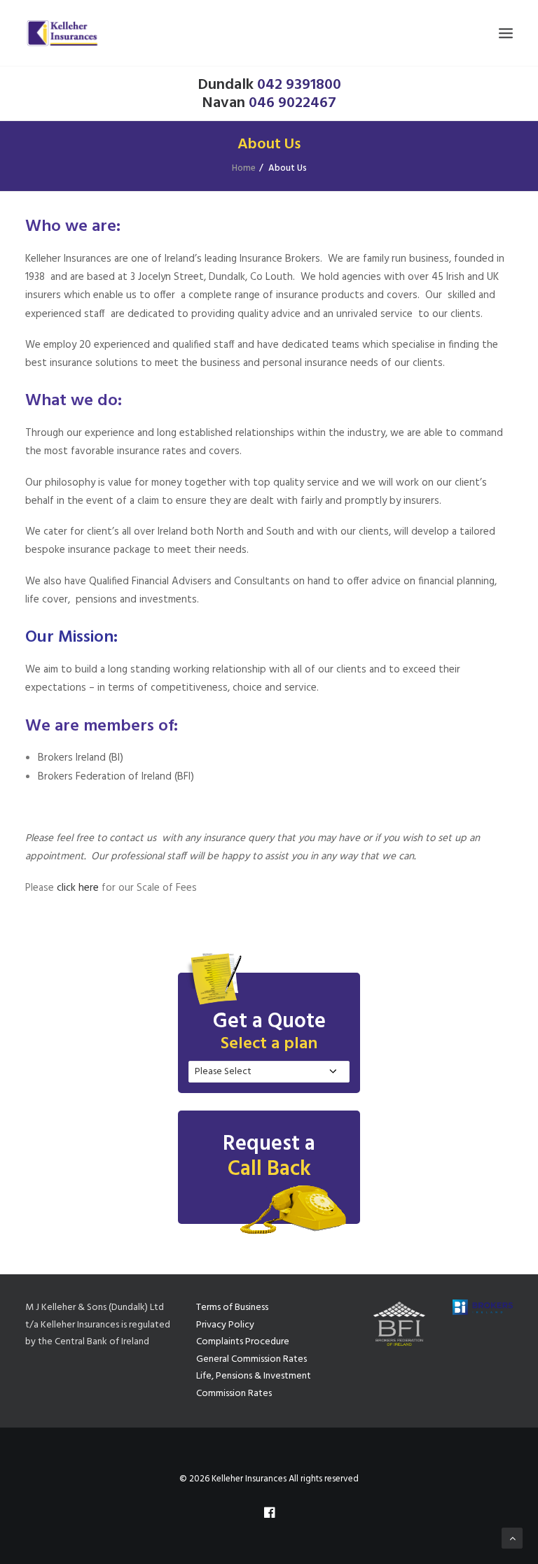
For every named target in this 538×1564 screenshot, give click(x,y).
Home (244, 168)
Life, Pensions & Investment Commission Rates (253, 1385)
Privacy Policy (225, 1325)
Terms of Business (232, 1307)
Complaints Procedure (242, 1342)
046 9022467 (292, 103)
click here (78, 888)
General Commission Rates (251, 1359)
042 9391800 (299, 85)
